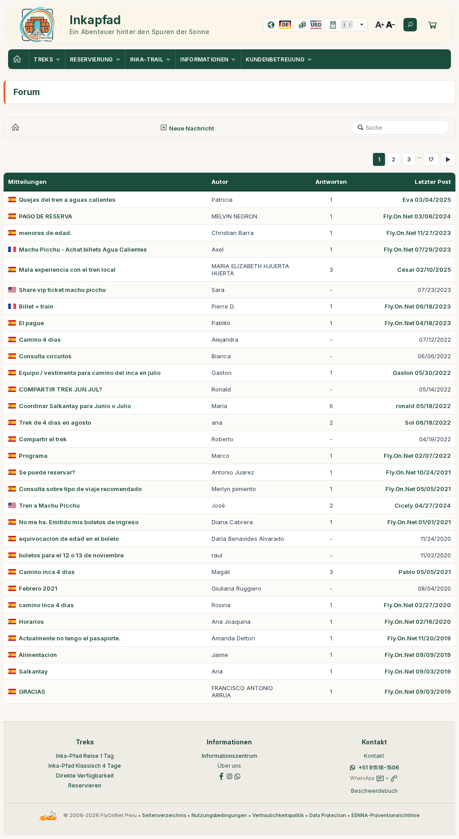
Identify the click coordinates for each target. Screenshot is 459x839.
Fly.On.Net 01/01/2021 (419, 522)
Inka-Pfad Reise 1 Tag (85, 755)
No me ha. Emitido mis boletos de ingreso (79, 522)
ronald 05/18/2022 (423, 405)
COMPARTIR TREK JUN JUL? (60, 389)
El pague (31, 322)
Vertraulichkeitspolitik (278, 815)
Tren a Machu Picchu (49, 505)
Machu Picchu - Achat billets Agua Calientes (83, 249)
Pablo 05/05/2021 (424, 571)
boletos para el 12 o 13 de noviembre (71, 555)
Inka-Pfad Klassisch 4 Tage (84, 765)
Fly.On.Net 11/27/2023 (418, 232)
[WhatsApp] (238, 775)
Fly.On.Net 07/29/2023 (417, 249)
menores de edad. (45, 232)
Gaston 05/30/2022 (422, 372)
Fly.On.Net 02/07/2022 (417, 455)
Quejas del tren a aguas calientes (67, 199)
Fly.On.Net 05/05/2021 (418, 488)
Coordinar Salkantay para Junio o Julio (75, 405)
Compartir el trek (43, 439)
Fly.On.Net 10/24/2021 (418, 472)
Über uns (229, 765)
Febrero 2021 (38, 588)
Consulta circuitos (45, 356)
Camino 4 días (40, 339)
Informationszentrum (229, 755)
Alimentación (38, 654)
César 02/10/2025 (424, 269)
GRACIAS (32, 691)
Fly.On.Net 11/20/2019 (419, 638)
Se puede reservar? (47, 472)
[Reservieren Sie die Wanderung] (432, 24)
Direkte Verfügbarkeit (85, 775)
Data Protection (327, 815)
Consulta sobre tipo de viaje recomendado (80, 488)
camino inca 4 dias (46, 605)
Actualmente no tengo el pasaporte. (70, 638)
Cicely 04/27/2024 (422, 505)
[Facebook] (221, 775)
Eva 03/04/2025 (427, 199)
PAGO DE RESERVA (45, 216)
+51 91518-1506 (379, 767)
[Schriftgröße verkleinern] (390, 24)
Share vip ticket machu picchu (62, 289)
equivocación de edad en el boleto (69, 538)
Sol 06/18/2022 (428, 422)
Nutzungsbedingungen (219, 815)
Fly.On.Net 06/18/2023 (418, 306)
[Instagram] (229, 775)
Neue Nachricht (191, 128)
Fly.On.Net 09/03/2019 (418, 671)
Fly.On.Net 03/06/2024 (417, 216)
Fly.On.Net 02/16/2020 (418, 621)
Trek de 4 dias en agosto (55, 422)
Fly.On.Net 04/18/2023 (418, 322)
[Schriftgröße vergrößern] (379, 24)
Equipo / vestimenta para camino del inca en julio (89, 372)
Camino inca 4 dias (47, 571)
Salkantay (33, 671)
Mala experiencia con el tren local (67, 269)
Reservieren (84, 785)
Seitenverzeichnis (164, 815)
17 (431, 159)
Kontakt (374, 755)
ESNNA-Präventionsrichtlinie (385, 815)
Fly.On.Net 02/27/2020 (417, 605)
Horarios (31, 621)
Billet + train (36, 306)
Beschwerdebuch (374, 790)
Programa (33, 455)
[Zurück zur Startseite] (18, 59)
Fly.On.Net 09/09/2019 (418, 654)
